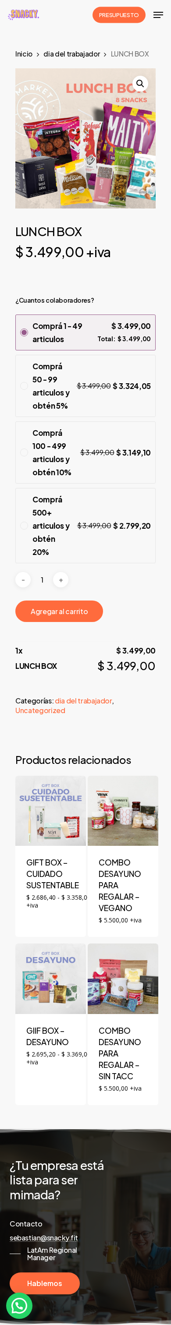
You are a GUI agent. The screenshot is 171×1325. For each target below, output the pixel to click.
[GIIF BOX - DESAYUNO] (50, 978)
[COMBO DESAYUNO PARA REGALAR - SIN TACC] (123, 978)
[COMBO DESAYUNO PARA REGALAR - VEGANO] (123, 811)
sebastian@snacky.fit (44, 1238)
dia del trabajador (71, 53)
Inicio (23, 53)
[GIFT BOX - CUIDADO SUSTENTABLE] (50, 811)
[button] (140, 84)
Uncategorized (40, 710)
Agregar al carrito (59, 611)
